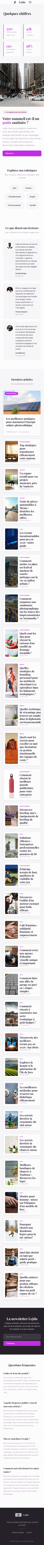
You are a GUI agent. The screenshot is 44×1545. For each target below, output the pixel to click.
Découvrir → (10, 153)
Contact (29, 1532)
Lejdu (22, 2)
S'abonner (10, 1343)
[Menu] (30, 2)
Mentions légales (18, 1532)
